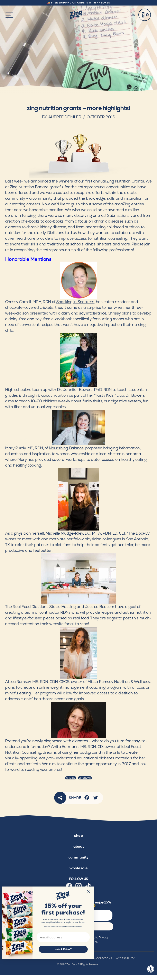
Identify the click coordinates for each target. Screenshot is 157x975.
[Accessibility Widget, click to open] (151, 969)
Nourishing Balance (66, 448)
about (78, 846)
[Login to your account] (134, 14)
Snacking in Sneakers (75, 301)
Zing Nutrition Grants (125, 181)
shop (78, 835)
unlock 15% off (63, 949)
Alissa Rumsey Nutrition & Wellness (118, 681)
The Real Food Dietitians (26, 606)
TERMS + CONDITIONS (98, 958)
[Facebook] (86, 797)
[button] (144, 15)
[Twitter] (95, 797)
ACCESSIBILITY (125, 958)
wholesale (79, 868)
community (78, 857)
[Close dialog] (88, 891)
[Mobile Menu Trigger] (9, 15)
